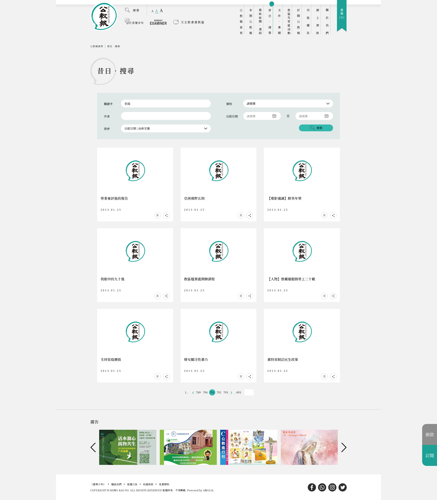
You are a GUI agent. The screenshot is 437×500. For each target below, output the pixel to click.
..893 (238, 392)
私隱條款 (148, 484)
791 (212, 392)
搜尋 (136, 10)
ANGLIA (208, 490)
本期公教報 (251, 21)
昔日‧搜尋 (270, 21)
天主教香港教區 (193, 22)
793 (225, 392)
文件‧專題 (279, 21)
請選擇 (251, 103)
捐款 (429, 434)
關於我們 (327, 21)
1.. (186, 392)
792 (219, 392)
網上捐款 (317, 21)
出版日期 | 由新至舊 (137, 128)
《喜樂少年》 (98, 484)
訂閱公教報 (298, 21)
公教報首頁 (241, 21)
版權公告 (132, 484)
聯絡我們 (116, 484)
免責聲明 (164, 484)
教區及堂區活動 (289, 21)
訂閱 (429, 455)
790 (205, 392)
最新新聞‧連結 (260, 21)
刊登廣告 (308, 21)
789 (198, 392)
